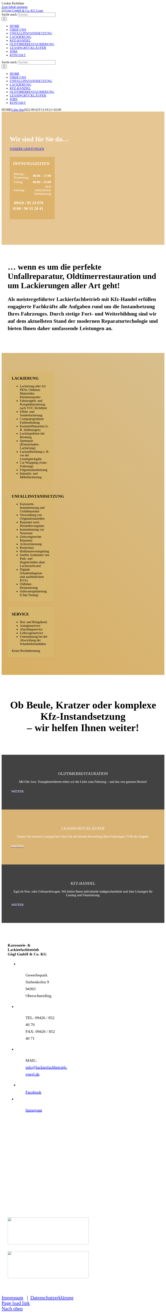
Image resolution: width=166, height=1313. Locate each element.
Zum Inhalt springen (15, 7)
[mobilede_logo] (48, 1277)
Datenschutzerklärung (51, 1297)
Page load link (16, 1303)
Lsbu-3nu (17, 109)
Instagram (34, 1110)
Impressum (12, 1297)
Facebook (33, 1092)
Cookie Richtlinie (13, 3)
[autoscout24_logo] (48, 1243)
